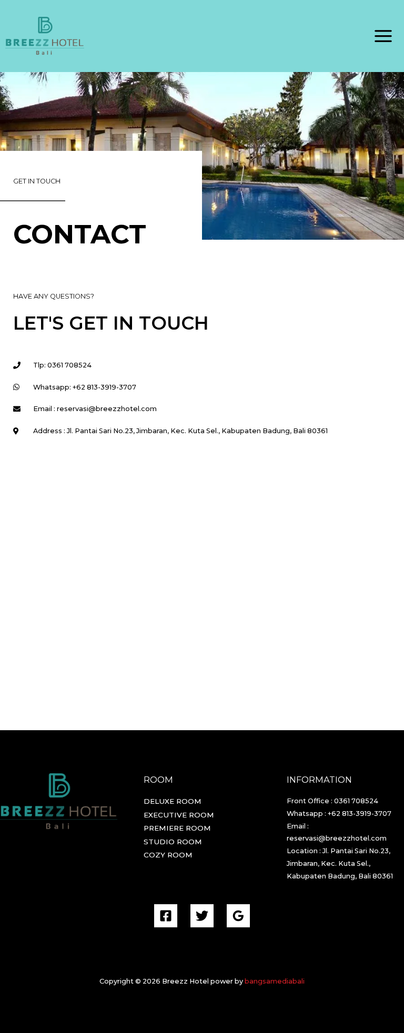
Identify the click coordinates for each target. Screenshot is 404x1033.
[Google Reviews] (238, 915)
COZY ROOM (168, 855)
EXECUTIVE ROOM (179, 815)
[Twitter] (202, 915)
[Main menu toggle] (383, 36)
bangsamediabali (275, 981)
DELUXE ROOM (172, 801)
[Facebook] (165, 915)
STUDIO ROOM (173, 841)
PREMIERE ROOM (177, 828)
